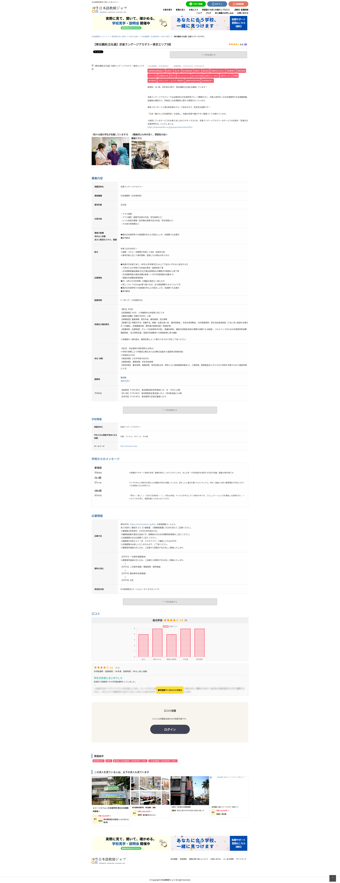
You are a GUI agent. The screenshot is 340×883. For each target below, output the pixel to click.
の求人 (108, 761)
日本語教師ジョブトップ (100, 36)
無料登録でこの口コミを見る (170, 690)
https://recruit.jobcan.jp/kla (143, 524)
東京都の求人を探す (119, 36)
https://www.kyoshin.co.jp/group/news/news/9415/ (170, 127)
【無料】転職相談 (240, 9)
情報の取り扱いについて (198, 859)
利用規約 (183, 859)
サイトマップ (241, 859)
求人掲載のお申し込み (224, 13)
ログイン (170, 729)
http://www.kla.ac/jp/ (128, 446)
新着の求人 (180, 9)
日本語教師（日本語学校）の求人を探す (155, 36)
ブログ (208, 13)
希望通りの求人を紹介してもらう (216, 9)
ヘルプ (199, 13)
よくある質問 (228, 859)
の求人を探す (134, 36)
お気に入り (193, 9)
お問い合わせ (242, 13)
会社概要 (174, 859)
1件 (245, 44)
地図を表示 (125, 380)
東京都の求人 (98, 761)
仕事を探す (167, 9)
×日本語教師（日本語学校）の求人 (163, 761)
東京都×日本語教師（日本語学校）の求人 (130, 761)
